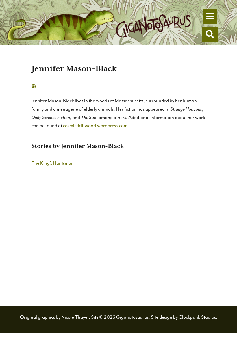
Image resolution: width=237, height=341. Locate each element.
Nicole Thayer (75, 317)
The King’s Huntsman (53, 163)
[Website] (34, 86)
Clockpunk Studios (197, 317)
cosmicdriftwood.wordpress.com (95, 126)
